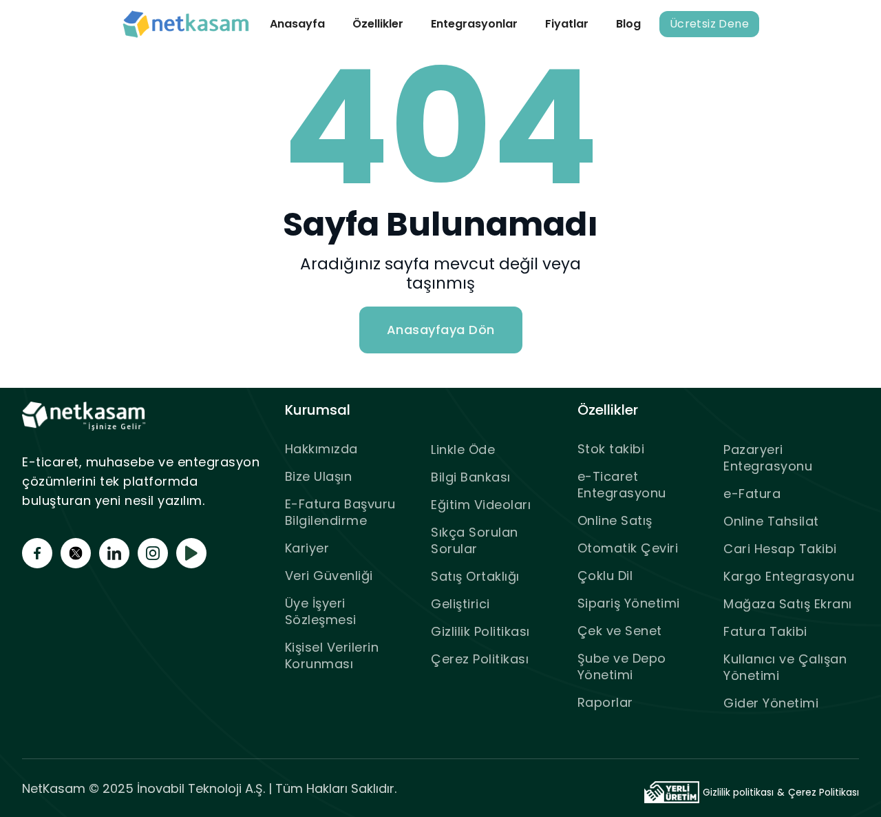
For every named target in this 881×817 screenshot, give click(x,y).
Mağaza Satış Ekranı (787, 603)
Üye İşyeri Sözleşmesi (321, 611)
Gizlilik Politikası (480, 631)
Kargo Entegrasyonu (788, 576)
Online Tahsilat (771, 521)
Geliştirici (460, 603)
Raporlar (605, 702)
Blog (628, 24)
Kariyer (307, 548)
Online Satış (614, 520)
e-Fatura (752, 493)
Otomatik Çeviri (628, 548)
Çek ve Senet (619, 630)
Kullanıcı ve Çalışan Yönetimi (785, 667)
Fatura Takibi (765, 631)
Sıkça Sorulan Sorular (474, 540)
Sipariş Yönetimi (628, 603)
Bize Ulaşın (318, 476)
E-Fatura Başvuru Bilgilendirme (340, 512)
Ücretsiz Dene (709, 24)
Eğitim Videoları (481, 504)
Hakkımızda (321, 448)
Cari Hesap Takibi (780, 548)
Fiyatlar (566, 24)
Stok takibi (611, 448)
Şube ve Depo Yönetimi (621, 666)
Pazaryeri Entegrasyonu (767, 458)
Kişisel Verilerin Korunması (332, 655)
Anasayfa (297, 24)
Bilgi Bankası (471, 477)
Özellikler (377, 24)
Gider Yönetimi (770, 703)
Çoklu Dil (605, 575)
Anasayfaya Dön (441, 329)
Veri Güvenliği (329, 575)
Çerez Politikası (480, 659)
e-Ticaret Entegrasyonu (621, 484)
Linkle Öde (463, 449)
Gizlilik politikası (738, 792)
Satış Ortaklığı (475, 576)
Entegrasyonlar (474, 24)
